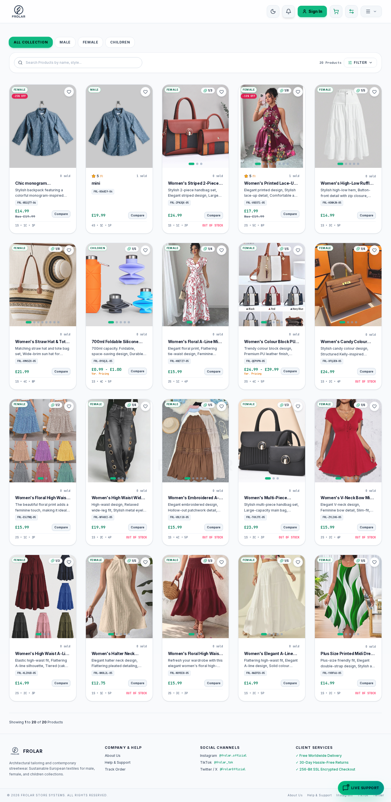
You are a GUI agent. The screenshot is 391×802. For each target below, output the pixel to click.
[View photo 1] (191, 164)
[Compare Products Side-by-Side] (351, 11)
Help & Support (118, 762)
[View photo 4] (271, 164)
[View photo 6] (280, 164)
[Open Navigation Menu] (371, 11)
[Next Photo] (223, 126)
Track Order (115, 769)
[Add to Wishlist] (69, 92)
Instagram (344, 795)
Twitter (378, 795)
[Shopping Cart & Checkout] (336, 11)
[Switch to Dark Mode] (273, 11)
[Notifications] (288, 11)
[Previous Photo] (167, 126)
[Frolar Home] (18, 11)
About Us (113, 755)
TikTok (363, 795)
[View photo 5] (276, 164)
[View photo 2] (197, 164)
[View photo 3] (201, 164)
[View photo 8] (288, 164)
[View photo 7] (284, 164)
